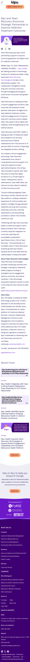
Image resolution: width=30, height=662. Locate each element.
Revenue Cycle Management (9, 542)
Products (4, 532)
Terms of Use (16, 656)
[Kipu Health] (15, 2)
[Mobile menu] (2, 2)
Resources (13, 603)
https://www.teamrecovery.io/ (17, 291)
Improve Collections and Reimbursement (13, 553)
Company (4, 600)
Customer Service (6, 567)
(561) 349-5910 (5, 629)
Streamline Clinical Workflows (10, 556)
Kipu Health (22, 69)
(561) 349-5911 (5, 642)
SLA (22, 656)
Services (3, 564)
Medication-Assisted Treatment (11, 589)
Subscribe (15, 491)
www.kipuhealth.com (17, 344)
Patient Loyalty (5, 559)
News (11, 600)
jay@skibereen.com (8, 353)
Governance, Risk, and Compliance (11, 545)
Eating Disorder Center (8, 586)
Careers (3, 603)
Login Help (4, 606)
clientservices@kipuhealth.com (10, 645)
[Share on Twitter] (6, 49)
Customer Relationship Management (12, 536)
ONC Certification (6, 592)
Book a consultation (15, 6)
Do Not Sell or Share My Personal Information (12, 659)
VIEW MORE (15, 455)
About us (4, 596)
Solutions (4, 549)
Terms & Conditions (6, 656)
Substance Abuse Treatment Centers (12, 580)
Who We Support (6, 576)
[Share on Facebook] (2, 49)
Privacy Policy (19, 654)
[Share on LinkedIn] (9, 49)
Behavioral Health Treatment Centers (12, 583)
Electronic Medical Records (9, 539)
